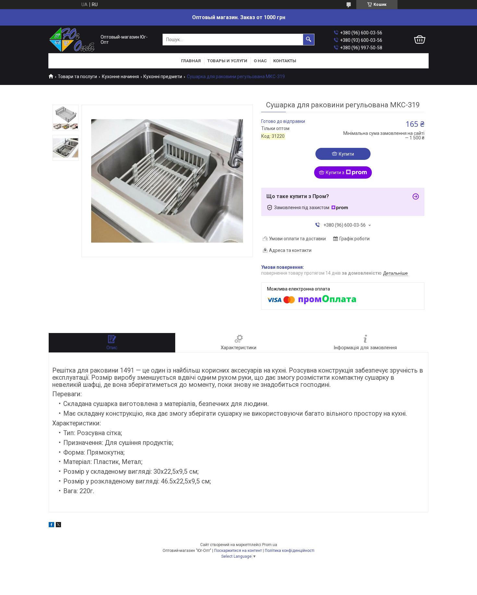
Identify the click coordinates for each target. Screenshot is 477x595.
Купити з (335, 172)
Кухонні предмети (162, 76)
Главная (191, 60)
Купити (346, 154)
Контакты (284, 60)
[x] (58, 525)
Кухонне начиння (120, 76)
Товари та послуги (77, 76)
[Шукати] (308, 39)
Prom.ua (269, 544)
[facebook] (51, 525)
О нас (260, 60)
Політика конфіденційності (289, 550)
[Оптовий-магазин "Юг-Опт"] (73, 40)
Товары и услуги (227, 60)
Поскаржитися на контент (238, 550)
